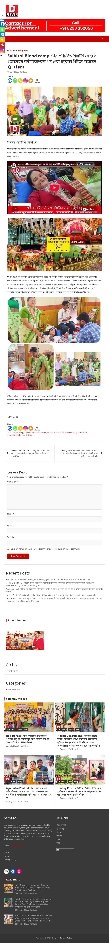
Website (10, 537)
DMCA (6, 852)
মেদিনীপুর (20, 50)
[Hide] (1, 56)
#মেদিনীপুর (29, 435)
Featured (12, 50)
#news (50, 433)
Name (10, 514)
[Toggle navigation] (7, 39)
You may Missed (16, 698)
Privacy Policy (10, 859)
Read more (13, 879)
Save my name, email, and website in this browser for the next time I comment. (45, 549)
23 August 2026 (12, 746)
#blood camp (17, 433)
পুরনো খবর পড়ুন (13, 671)
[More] (30, 80)
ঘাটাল (70, 782)
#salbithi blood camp (16, 435)
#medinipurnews (39, 433)
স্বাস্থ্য (26, 50)
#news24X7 (59, 433)
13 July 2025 (12, 72)
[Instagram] (25, 80)
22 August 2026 (12, 801)
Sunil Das (23, 72)
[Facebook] (10, 80)
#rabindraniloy (71, 433)
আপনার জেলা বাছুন (14, 689)
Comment (12, 482)
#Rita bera (82, 433)
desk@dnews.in (17, 846)
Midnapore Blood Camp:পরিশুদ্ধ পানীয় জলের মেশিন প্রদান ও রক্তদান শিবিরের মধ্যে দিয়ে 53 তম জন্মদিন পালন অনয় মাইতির (30, 453)
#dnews (27, 433)
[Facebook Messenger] (2, 34)
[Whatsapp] (15, 80)
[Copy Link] (20, 80)
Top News (62, 729)
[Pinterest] (2, 45)
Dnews (55, 938)
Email (10, 525)
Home (6, 856)
